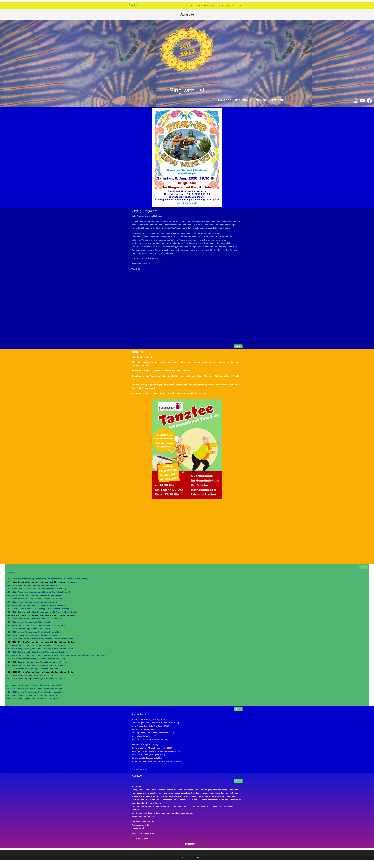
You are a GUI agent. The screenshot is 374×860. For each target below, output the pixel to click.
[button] (187, 769)
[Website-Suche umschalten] (245, 5)
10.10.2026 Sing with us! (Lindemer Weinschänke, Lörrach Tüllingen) (38, 662)
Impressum (190, 844)
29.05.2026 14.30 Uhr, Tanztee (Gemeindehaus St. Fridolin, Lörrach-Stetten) (41, 615)
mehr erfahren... (142, 769)
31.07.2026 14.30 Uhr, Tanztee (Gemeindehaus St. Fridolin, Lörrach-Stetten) (41, 642)
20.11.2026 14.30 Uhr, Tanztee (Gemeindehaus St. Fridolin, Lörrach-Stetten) (41, 672)
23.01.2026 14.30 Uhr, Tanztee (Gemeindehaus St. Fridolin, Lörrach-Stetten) (41, 582)
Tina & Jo (133, 5)
